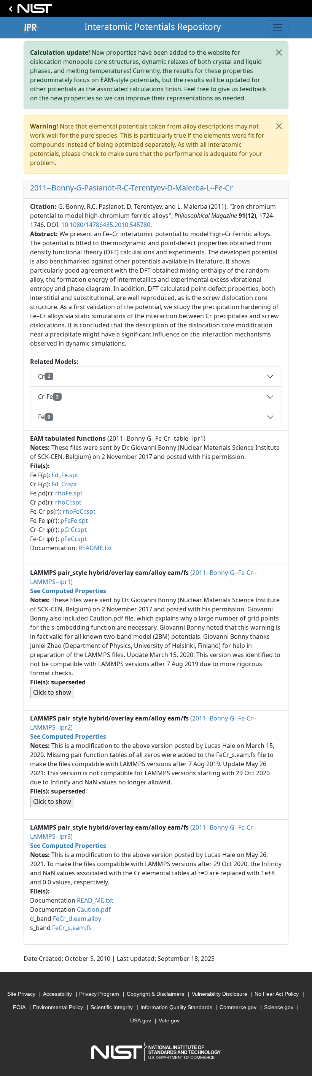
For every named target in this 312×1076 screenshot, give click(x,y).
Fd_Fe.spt (65, 475)
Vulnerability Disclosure (219, 994)
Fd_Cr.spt (64, 484)
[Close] (279, 52)
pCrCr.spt (73, 529)
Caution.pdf (94, 909)
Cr (44, 376)
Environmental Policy (58, 1007)
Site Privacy (21, 994)
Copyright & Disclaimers (155, 994)
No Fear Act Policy (277, 994)
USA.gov (140, 1020)
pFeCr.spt (73, 539)
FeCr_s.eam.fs (72, 928)
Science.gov (278, 1007)
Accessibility (57, 994)
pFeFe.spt (74, 520)
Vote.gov (169, 1020)
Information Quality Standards (176, 1007)
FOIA (19, 1007)
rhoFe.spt (69, 493)
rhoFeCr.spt (79, 511)
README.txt (95, 548)
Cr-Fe (48, 396)
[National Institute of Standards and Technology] (29, 10)
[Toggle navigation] (277, 27)
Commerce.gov (238, 1007)
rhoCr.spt (68, 502)
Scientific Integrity (112, 1007)
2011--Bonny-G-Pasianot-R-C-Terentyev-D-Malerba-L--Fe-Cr (131, 188)
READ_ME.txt (95, 900)
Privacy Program (99, 994)
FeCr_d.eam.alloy (77, 918)
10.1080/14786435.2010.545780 (105, 225)
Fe (44, 417)
